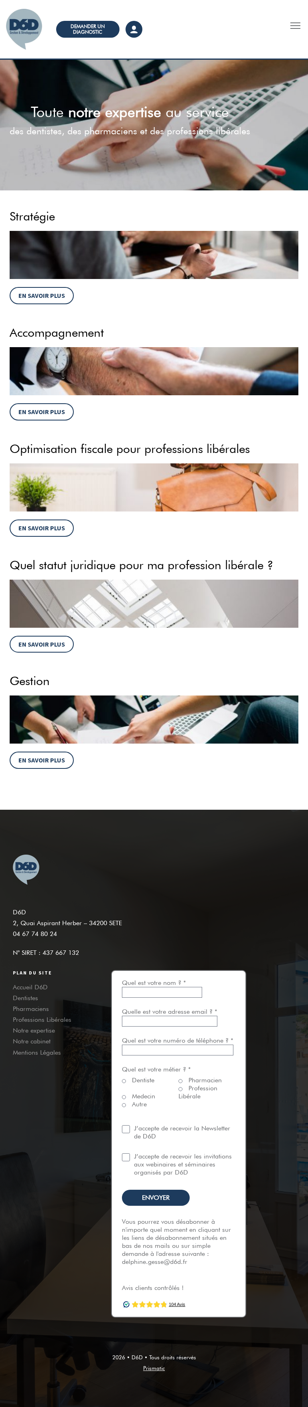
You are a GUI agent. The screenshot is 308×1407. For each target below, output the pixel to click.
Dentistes (25, 998)
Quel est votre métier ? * (156, 1069)
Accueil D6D (30, 987)
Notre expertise (34, 1030)
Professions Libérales (42, 1019)
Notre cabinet (32, 1041)
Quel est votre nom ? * (154, 983)
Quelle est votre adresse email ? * (169, 1011)
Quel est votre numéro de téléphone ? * (177, 1040)
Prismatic (154, 1368)
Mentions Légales (37, 1052)
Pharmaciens (31, 1009)
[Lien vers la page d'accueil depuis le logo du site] (25, 29)
